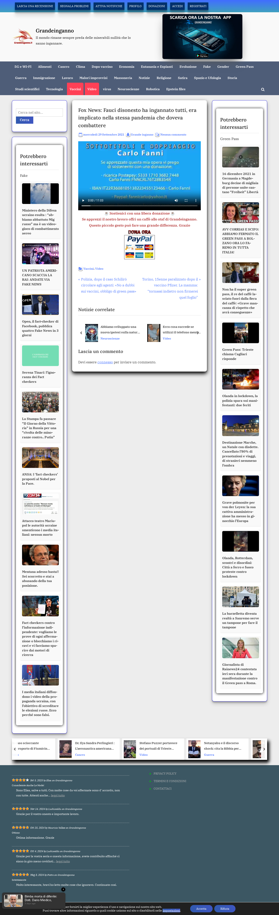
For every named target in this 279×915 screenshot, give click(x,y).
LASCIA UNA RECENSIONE (35, 6)
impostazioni (171, 910)
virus (107, 89)
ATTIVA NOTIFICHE (109, 6)
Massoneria (123, 78)
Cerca (24, 120)
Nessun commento (173, 134)
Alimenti (44, 66)
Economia (126, 66)
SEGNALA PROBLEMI (74, 6)
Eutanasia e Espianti (157, 66)
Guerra (21, 78)
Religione (164, 78)
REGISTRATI (198, 6)
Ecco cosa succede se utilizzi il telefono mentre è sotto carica (182, 330)
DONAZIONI (156, 6)
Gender (223, 66)
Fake (207, 66)
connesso (105, 362)
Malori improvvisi (93, 78)
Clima (80, 66)
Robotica (153, 89)
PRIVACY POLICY (165, 773)
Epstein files (175, 89)
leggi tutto (58, 795)
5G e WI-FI (23, 66)
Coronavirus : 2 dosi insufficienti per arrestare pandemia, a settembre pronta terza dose (247, 746)
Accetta (201, 909)
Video (91, 89)
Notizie (144, 78)
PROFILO (135, 6)
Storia (232, 78)
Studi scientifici (27, 89)
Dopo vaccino (102, 66)
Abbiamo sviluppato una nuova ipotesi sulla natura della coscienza (119, 330)
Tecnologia (54, 89)
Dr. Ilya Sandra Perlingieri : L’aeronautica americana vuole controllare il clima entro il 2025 (54, 746)
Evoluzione (188, 66)
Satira (182, 78)
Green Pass (245, 66)
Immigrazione (44, 78)
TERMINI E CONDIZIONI (170, 781)
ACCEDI (177, 6)
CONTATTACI (163, 788)
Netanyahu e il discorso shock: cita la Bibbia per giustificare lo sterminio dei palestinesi (181, 746)
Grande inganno (142, 134)
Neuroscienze (128, 89)
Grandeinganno (55, 30)
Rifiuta (224, 909)
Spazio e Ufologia (207, 78)
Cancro (63, 66)
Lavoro (67, 78)
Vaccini (75, 89)
